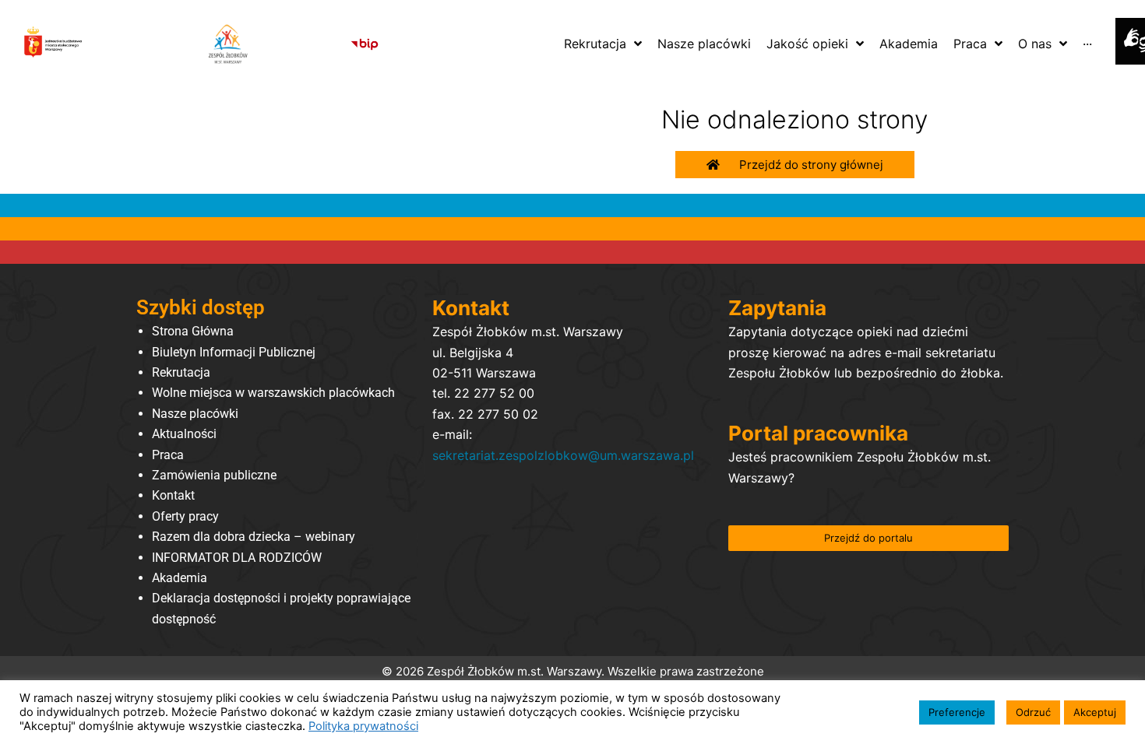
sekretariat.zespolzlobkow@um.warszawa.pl (563, 455)
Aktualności (184, 433)
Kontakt (173, 495)
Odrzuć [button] (1033, 712)
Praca (168, 454)
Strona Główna (193, 331)
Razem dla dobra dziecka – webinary (253, 536)
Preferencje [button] (956, 712)
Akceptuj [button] (1094, 712)
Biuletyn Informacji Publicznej (233, 352)
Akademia (179, 577)
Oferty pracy (185, 516)
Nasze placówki (195, 413)
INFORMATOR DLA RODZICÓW (237, 557)
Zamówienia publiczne (214, 475)
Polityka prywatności (363, 726)
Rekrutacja (181, 372)
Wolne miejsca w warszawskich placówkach (273, 392)
